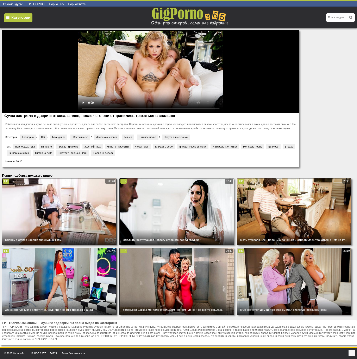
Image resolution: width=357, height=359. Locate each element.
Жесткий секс (80, 137)
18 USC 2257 (38, 353)
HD (43, 137)
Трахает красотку (68, 146)
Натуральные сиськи (176, 137)
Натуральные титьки (225, 146)
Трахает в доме (164, 146)
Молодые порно (252, 146)
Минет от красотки (118, 146)
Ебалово (273, 146)
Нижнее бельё (147, 137)
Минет (128, 137)
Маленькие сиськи (106, 137)
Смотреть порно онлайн (72, 153)
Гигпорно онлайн (19, 153)
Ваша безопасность (73, 353)
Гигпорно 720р (43, 153)
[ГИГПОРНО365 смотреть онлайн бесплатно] (190, 17)
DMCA (53, 353)
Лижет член (142, 146)
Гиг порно (28, 137)
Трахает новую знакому (192, 146)
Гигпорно (46, 146)
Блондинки (58, 137)
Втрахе (289, 146)
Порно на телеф (103, 153)
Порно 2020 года (25, 146)
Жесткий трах (92, 146)
